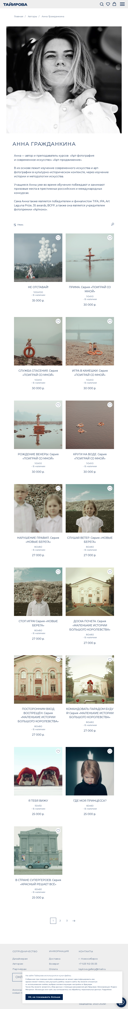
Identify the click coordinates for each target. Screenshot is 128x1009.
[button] (102, 4)
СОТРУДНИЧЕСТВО (24, 951)
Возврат (54, 963)
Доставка (54, 958)
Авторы (32, 16)
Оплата (53, 969)
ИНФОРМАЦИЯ (59, 951)
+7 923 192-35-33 (88, 963)
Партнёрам (19, 969)
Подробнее (107, 989)
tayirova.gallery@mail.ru (92, 969)
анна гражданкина (44, 144)
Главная (18, 16)
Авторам (17, 963)
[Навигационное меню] (122, 4)
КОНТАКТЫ (86, 951)
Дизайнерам (20, 958)
